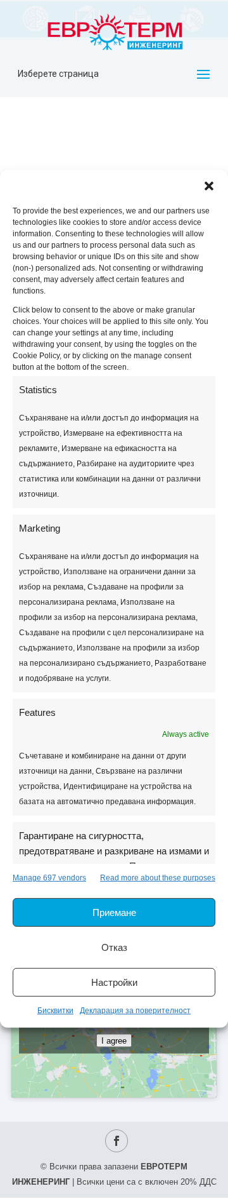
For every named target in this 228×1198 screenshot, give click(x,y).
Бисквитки (55, 1010)
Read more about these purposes (157, 877)
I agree (114, 1040)
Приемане (114, 912)
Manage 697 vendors (49, 877)
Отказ (114, 947)
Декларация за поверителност (135, 1010)
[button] (209, 186)
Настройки (114, 982)
